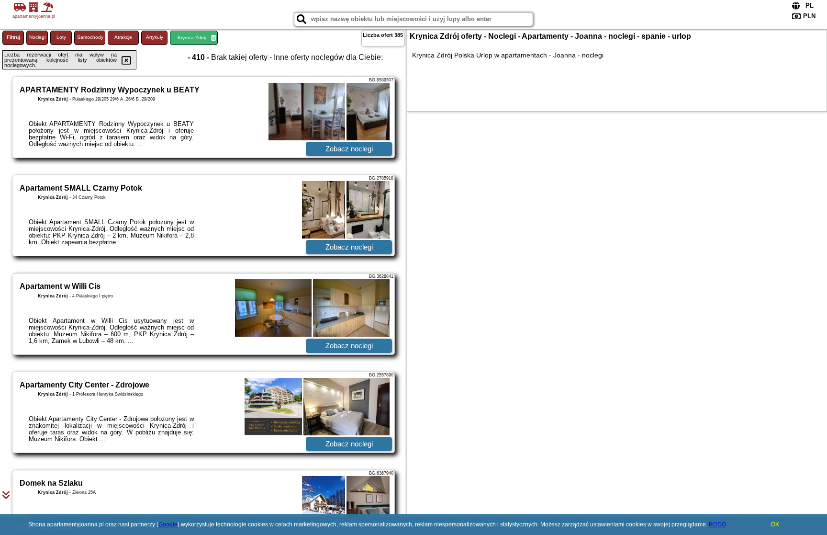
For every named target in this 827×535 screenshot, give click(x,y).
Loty (61, 37)
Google (168, 524)
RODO (717, 524)
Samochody (90, 37)
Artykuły (154, 37)
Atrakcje (123, 37)
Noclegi (37, 37)
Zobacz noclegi (349, 149)
